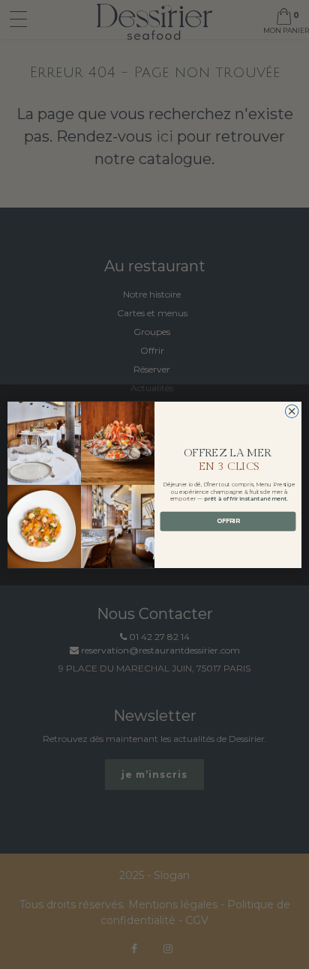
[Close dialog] (291, 410)
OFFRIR (228, 521)
